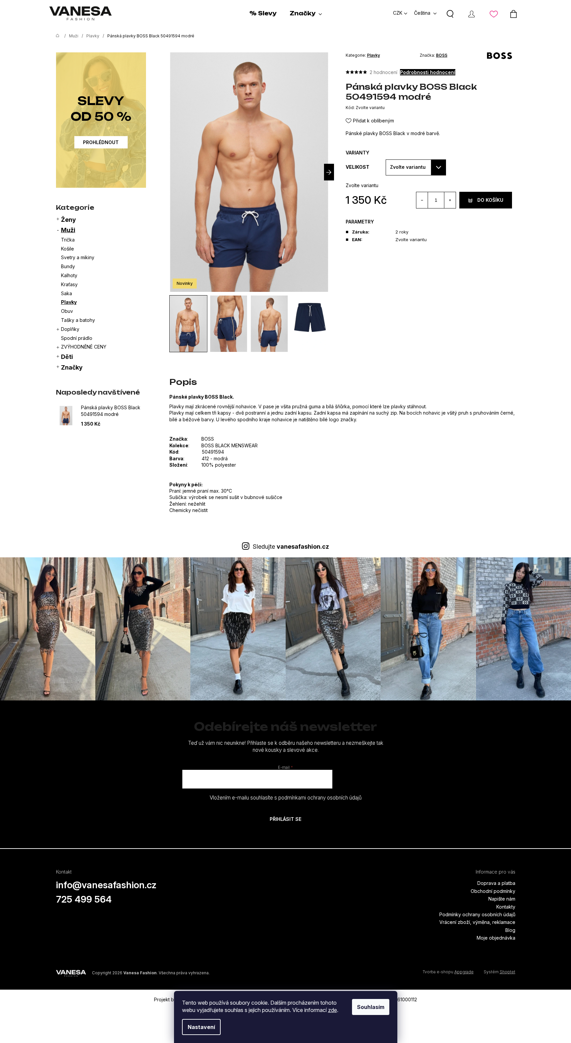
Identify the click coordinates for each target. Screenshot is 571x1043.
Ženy (68, 219)
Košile (67, 248)
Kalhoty (69, 275)
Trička (68, 239)
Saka (66, 293)
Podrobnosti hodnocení (427, 72)
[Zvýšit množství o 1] (450, 200)
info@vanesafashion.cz (106, 885)
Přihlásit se (285, 819)
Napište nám (501, 899)
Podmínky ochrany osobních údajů (477, 914)
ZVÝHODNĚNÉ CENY (83, 347)
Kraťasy (69, 284)
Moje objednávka (496, 938)
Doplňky (70, 329)
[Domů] (56, 36)
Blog (510, 930)
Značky (72, 367)
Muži (68, 229)
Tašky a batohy (78, 320)
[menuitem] (263, 13)
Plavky (69, 302)
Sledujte (291, 546)
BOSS (441, 55)
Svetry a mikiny (77, 257)
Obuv (67, 311)
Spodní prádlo (76, 338)
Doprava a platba (496, 883)
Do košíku (490, 200)
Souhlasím (370, 1007)
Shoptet (507, 971)
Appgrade (464, 971)
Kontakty (505, 907)
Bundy (68, 266)
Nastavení (201, 1027)
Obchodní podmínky (493, 891)
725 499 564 (84, 899)
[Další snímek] (329, 172)
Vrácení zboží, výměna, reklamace (477, 922)
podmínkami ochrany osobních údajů (320, 798)
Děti (67, 356)
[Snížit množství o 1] (422, 200)
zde (332, 1010)
